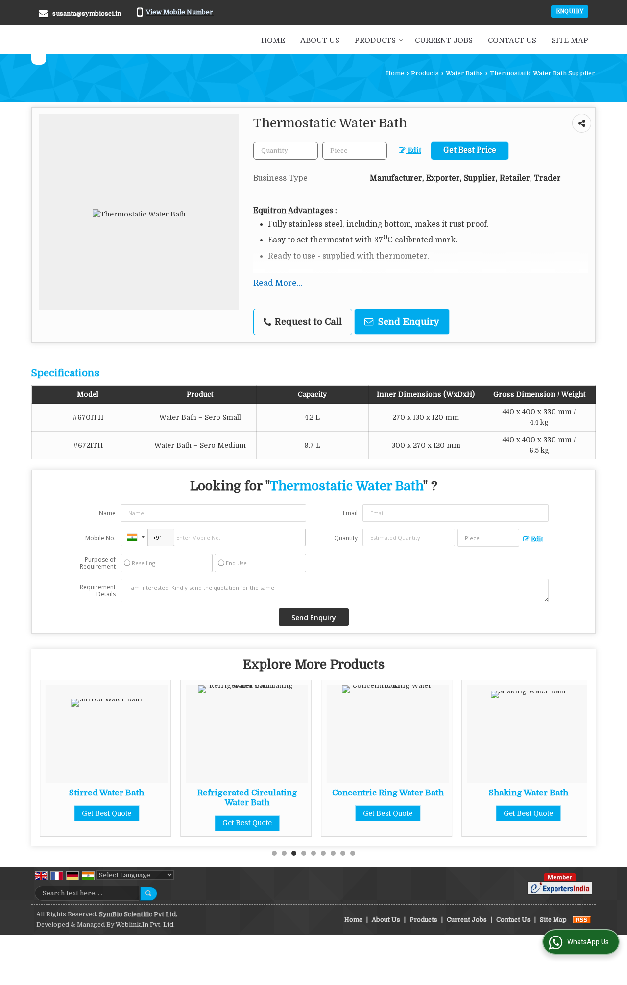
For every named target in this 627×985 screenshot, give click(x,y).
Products (375, 40)
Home (273, 40)
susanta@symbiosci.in (86, 13)
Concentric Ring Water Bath (388, 792)
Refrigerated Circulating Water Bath (247, 797)
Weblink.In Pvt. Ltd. (145, 924)
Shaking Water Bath (528, 792)
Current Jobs (444, 40)
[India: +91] (134, 537)
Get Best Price (469, 150)
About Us (319, 40)
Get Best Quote (106, 813)
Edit (413, 150)
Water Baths (464, 73)
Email (350, 513)
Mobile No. (100, 538)
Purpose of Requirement (98, 563)
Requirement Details (98, 591)
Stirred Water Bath (106, 792)
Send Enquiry (407, 321)
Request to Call (307, 321)
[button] (179, 12)
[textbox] (354, 151)
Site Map (570, 40)
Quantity (346, 538)
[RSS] (582, 919)
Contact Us (512, 40)
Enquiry (569, 11)
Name (107, 513)
